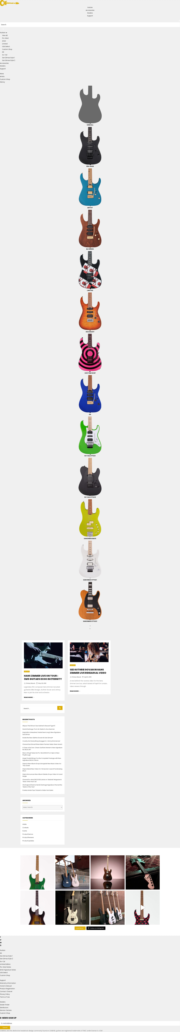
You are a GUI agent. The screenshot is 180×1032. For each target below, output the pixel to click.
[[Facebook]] (0, 937)
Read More (29, 697)
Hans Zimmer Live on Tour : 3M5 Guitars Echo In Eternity (43, 677)
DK (1, 953)
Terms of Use (5, 997)
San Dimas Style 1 (6, 956)
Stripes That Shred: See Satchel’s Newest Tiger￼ (38, 726)
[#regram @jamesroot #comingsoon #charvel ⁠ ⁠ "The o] (72, 908)
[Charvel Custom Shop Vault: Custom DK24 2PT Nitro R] (143, 908)
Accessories (90, 10)
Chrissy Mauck (30, 683)
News (2, 74)
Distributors (4, 1008)
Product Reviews (28, 837)
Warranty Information (8, 983)
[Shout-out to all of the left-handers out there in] (72, 872)
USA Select (4, 973)
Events (24, 831)
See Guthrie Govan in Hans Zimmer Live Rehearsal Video (88, 671)
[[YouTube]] (0, 943)
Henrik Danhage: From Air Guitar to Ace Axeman (38, 729)
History (2, 82)
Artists (2, 76)
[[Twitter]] (0, 940)
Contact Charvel (6, 991)
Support (90, 16)
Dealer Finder (4, 1005)
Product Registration (7, 989)
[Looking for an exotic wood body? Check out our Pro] (143, 872)
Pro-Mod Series (5, 967)
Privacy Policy (5, 994)
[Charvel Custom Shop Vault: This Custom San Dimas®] (37, 908)
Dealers (90, 13)
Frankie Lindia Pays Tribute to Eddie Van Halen (37, 790)
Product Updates (28, 841)
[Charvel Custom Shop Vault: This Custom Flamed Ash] (37, 872)
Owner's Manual (6, 986)
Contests (25, 828)
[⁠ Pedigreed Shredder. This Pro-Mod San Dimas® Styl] (108, 872)
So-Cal (2, 961)
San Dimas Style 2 (6, 959)
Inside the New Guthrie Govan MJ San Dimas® (37, 738)
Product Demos (27, 834)
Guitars (90, 7)
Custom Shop (5, 79)
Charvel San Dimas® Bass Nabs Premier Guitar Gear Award (42, 744)
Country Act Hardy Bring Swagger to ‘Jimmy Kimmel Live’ (41, 741)
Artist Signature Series (8, 970)
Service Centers (6, 1010)
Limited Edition (5, 964)
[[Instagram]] (0, 945)
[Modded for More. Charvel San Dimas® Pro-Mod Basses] (108, 908)
